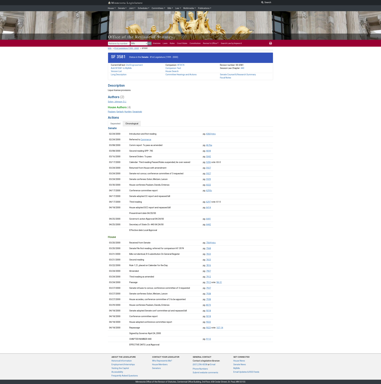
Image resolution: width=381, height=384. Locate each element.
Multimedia (188, 8)
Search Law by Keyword (231, 43)
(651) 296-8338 (200, 364)
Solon (110, 101)
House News (239, 361)
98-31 (219, 282)
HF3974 (180, 65)
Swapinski (137, 111)
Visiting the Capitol (120, 368)
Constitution (195, 43)
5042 (208, 156)
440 (242, 68)
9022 (208, 322)
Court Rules (182, 43)
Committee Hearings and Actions (181, 74)
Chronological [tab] (131, 123)
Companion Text (173, 68)
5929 (208, 179)
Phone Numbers (200, 369)
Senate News (239, 364)
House (111, 8)
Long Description (119, 74)
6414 (208, 207)
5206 (208, 162)
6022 (208, 185)
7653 (208, 254)
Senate (121, 8)
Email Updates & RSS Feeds (246, 372)
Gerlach (120, 111)
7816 (208, 265)
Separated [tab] (115, 123)
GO (149, 43)
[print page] (270, 43)
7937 (208, 288)
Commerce (146, 139)
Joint (131, 8)
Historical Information (121, 361)
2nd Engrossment (134, 65)
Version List (116, 71)
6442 (208, 224)
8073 (208, 305)
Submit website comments (205, 372)
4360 (208, 134)
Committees (157, 8)
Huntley (128, 111)
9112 (208, 339)
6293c (209, 190)
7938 (208, 293)
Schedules (143, 8)
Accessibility (117, 372)
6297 (208, 202)
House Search (172, 71)
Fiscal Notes (225, 77)
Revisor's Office (210, 43)
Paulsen (111, 111)
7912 (208, 276)
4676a (209, 145)
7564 (208, 242)
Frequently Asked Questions (124, 375)
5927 (208, 168)
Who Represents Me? (162, 361)
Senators (156, 368)
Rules (172, 43)
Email (212, 364)
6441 (208, 219)
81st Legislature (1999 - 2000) (126, 48)
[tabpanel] (190, 237)
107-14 (219, 327)
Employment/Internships (123, 364)
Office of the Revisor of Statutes (140, 37)
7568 (208, 248)
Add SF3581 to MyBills (121, 68)
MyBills (236, 368)
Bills (169, 8)
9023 (208, 327)
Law (177, 8)
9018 (208, 310)
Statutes (156, 43)
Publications (204, 8)
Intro (213, 134)
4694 (208, 151)
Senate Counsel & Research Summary (238, 74)
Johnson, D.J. (120, 101)
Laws (165, 43)
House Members (160, 364)
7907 (208, 271)
